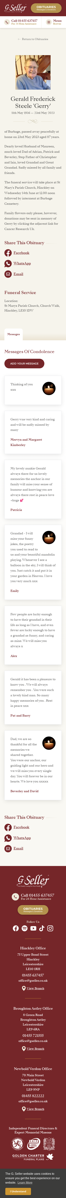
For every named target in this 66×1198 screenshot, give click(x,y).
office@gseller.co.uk (33, 980)
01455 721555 (33, 1035)
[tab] (13, 334)
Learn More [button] (25, 1182)
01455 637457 (33, 975)
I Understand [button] (18, 1191)
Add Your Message (24, 363)
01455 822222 (33, 1096)
